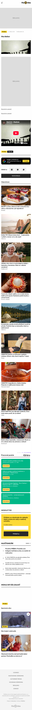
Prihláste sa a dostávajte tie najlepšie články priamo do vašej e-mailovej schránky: (16, 519)
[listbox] (26, 543)
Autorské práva (16, 679)
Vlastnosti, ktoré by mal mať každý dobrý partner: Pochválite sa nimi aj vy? (14, 655)
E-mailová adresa (8, 524)
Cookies (16, 672)
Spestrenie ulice (6, 608)
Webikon (23, 701)
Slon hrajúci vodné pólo (8, 631)
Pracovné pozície (7, 455)
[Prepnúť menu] (2, 3)
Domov (16, 688)
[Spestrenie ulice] (16, 597)
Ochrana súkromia (16, 682)
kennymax (13, 701)
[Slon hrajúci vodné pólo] (16, 620)
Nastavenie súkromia (16, 675)
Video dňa (10, 151)
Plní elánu (4, 31)
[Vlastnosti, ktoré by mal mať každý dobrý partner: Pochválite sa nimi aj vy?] (16, 643)
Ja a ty (4, 649)
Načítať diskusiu (16, 175)
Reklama (16, 685)
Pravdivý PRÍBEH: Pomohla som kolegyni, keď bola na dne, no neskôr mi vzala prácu (17, 551)
